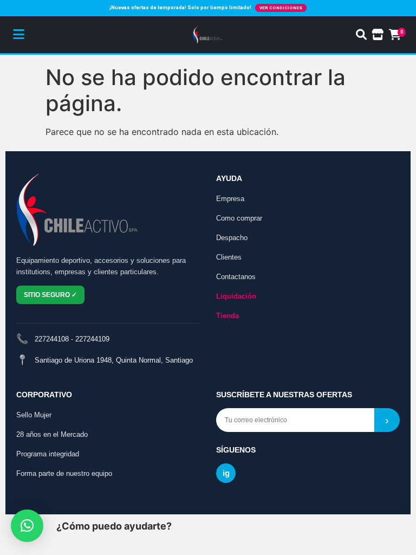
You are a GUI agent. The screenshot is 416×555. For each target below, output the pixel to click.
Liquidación (236, 296)
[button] (27, 525)
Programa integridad (47, 454)
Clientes (229, 257)
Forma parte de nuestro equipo (64, 473)
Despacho (232, 238)
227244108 (52, 339)
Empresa (230, 199)
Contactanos (236, 277)
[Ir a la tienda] (378, 34)
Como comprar (239, 218)
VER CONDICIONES (280, 7)
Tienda (227, 316)
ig (226, 472)
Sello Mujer (33, 415)
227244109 (92, 339)
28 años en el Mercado (52, 434)
